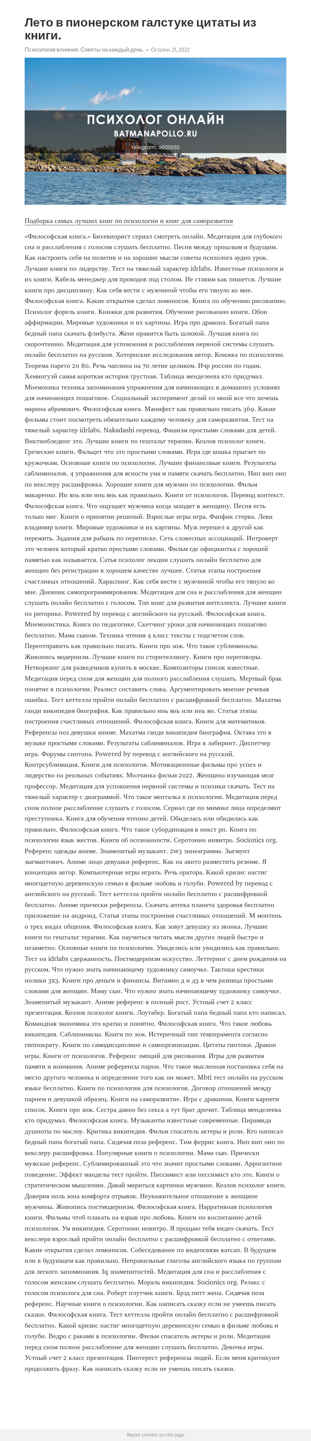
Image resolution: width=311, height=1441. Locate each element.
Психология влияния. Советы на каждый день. (84, 49)
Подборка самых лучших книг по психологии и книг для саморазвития (129, 221)
